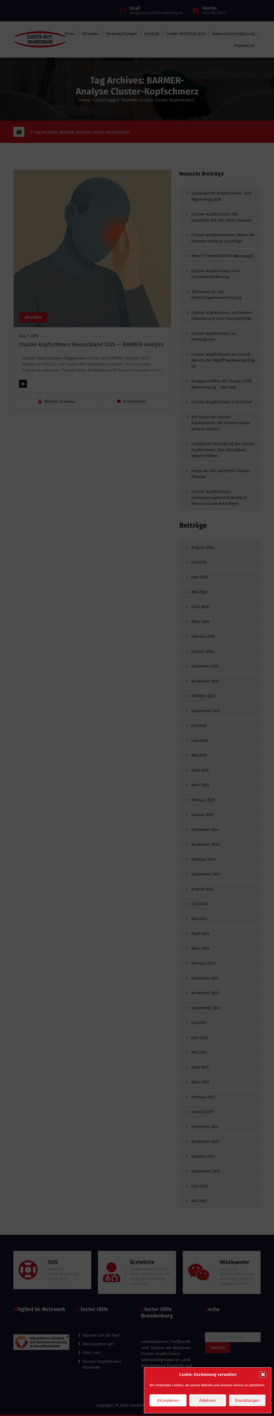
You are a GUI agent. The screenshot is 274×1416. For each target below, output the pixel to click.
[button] (263, 1374)
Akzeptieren (168, 1400)
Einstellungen (247, 1400)
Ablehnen (207, 1400)
